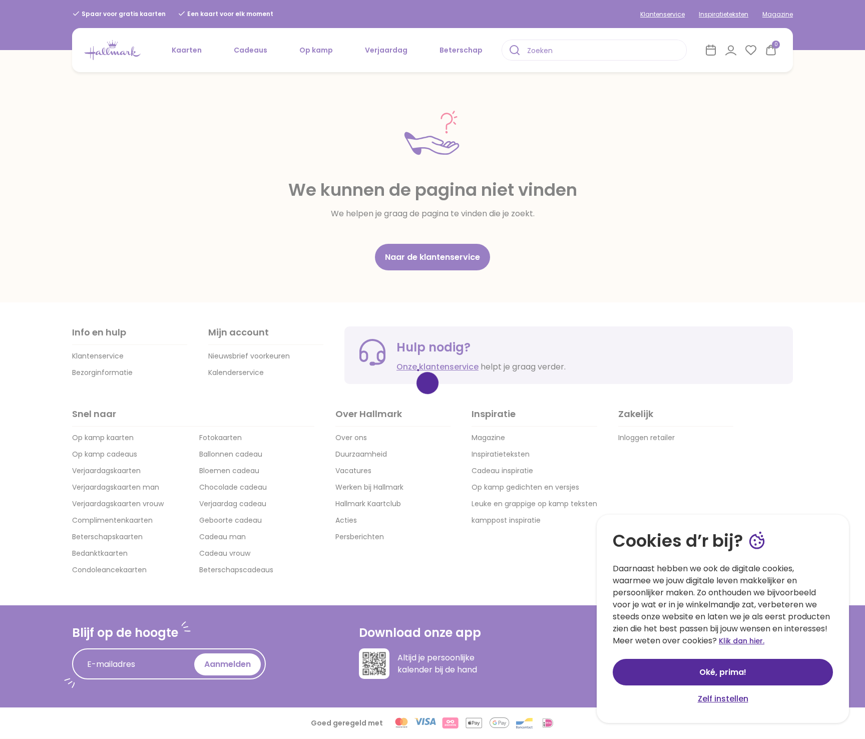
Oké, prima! (722, 672)
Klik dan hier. (741, 641)
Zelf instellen (723, 698)
